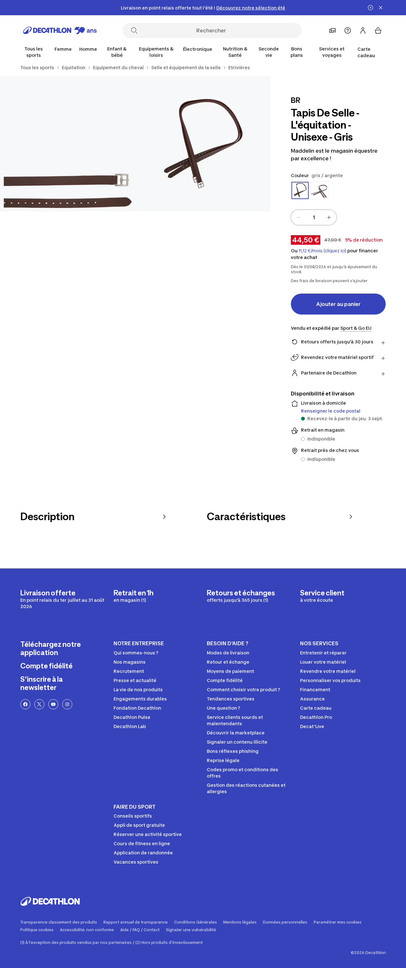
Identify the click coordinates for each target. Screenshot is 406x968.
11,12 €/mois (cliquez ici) (322, 250)
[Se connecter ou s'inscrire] (362, 30)
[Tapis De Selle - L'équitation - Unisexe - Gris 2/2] (67, 143)
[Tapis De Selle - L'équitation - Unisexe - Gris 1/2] (203, 143)
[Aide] (347, 30)
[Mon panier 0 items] (378, 30)
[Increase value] (329, 217)
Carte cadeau (366, 52)
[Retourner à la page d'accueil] (60, 30)
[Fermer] (381, 8)
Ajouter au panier (338, 304)
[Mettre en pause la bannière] (370, 8)
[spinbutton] (313, 217)
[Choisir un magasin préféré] (332, 30)
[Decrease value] (298, 217)
